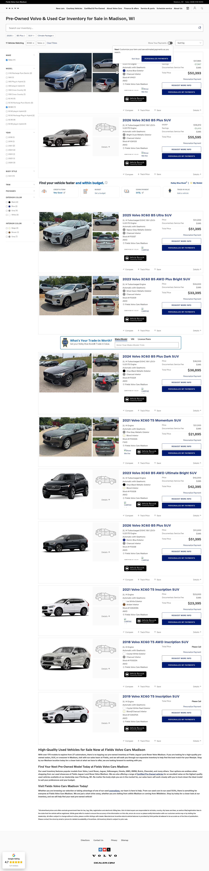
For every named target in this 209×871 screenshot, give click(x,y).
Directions (85, 840)
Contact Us (98, 840)
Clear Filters (52, 43)
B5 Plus (21, 35)
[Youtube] (104, 847)
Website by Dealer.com (104, 863)
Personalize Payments (156, 59)
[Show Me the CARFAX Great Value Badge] (146, 90)
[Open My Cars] (194, 8)
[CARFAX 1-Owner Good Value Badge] (146, 311)
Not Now (136, 58)
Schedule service (164, 8)
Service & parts (148, 8)
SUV (31, 35)
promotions (114, 790)
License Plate (144, 339)
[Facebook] (100, 847)
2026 (10, 35)
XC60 (29, 43)
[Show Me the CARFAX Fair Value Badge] (146, 154)
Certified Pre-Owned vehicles (150, 774)
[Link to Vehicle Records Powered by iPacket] (135, 99)
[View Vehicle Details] (106, 126)
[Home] (12, 8)
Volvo (39, 43)
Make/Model (121, 339)
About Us (178, 8)
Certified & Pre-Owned (94, 8)
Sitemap (124, 840)
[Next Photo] (117, 72)
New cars (60, 8)
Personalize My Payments (181, 92)
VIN (132, 339)
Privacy (114, 840)
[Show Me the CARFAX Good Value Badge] (128, 452)
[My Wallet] (187, 8)
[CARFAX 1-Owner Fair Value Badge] (146, 249)
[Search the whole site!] (202, 8)
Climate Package (46, 35)
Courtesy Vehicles (74, 8)
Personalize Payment (192, 79)
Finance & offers (131, 8)
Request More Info (181, 85)
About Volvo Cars (114, 8)
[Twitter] (108, 847)
